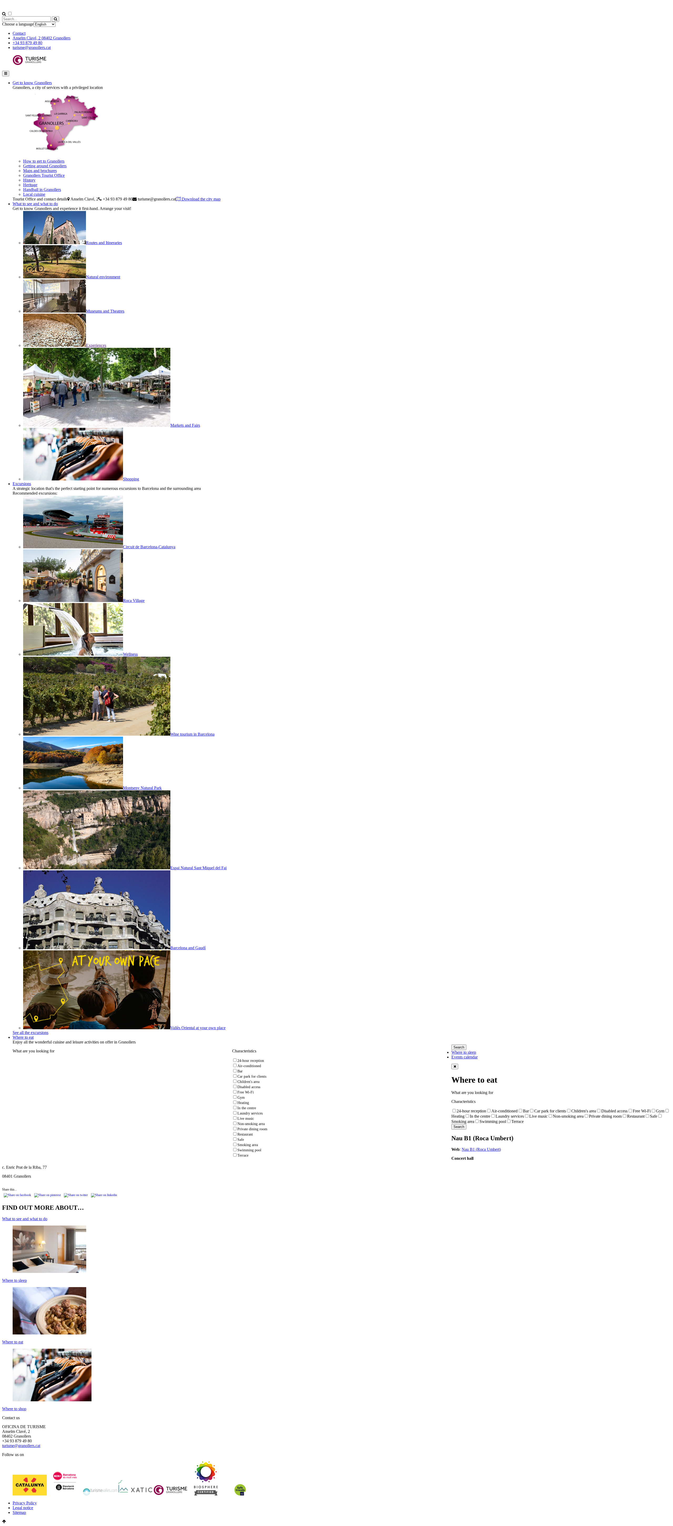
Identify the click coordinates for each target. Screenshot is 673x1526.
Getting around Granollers (45, 166)
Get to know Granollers (32, 83)
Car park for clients (251, 1076)
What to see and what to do (35, 204)
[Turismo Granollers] (30, 64)
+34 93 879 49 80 (27, 43)
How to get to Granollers (43, 161)
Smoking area (247, 1145)
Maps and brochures (40, 170)
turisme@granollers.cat (32, 47)
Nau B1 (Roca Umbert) (481, 1149)
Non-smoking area (251, 1124)
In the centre (246, 1108)
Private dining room (252, 1129)
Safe (240, 1140)
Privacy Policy (25, 1503)
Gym (241, 1098)
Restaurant (245, 1134)
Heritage (30, 185)
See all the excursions (30, 1032)
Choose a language (18, 24)
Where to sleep (463, 1052)
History (29, 180)
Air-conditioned (249, 1066)
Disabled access (248, 1087)
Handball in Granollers (42, 189)
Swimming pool (249, 1150)
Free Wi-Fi (245, 1092)
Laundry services (250, 1113)
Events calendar (464, 1057)
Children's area (248, 1082)
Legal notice (23, 1507)
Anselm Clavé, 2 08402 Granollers (41, 38)
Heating (243, 1103)
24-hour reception (250, 1061)
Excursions (22, 483)
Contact (19, 33)
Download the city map (201, 199)
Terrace (242, 1155)
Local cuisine (34, 194)
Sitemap (19, 1512)
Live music (245, 1119)
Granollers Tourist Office (44, 175)
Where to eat (23, 1037)
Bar (240, 1071)
